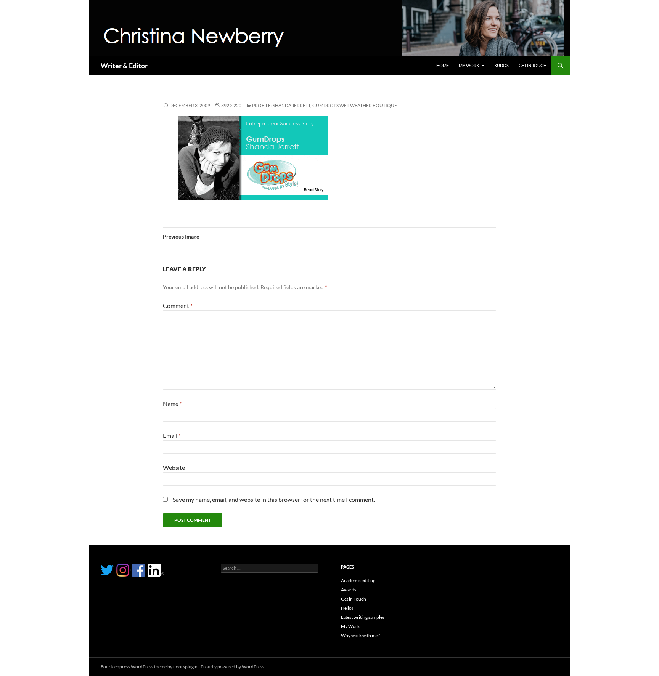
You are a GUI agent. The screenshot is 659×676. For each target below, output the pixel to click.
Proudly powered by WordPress (232, 667)
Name (172, 403)
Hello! (347, 608)
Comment (178, 305)
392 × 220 (231, 105)
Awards (348, 590)
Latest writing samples (362, 617)
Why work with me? (360, 635)
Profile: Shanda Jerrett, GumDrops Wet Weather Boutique (324, 105)
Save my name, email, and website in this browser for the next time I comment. (274, 499)
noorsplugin (185, 667)
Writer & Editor (124, 65)
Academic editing (358, 580)
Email (172, 435)
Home (442, 65)
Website (174, 467)
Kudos (501, 65)
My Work (469, 65)
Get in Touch (532, 65)
